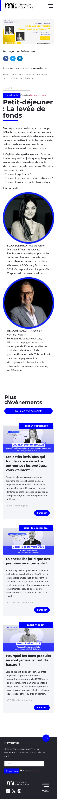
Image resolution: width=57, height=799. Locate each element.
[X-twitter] (13, 791)
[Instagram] (19, 791)
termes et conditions (38, 95)
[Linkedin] (8, 791)
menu (45, 791)
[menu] (45, 784)
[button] (5, 58)
